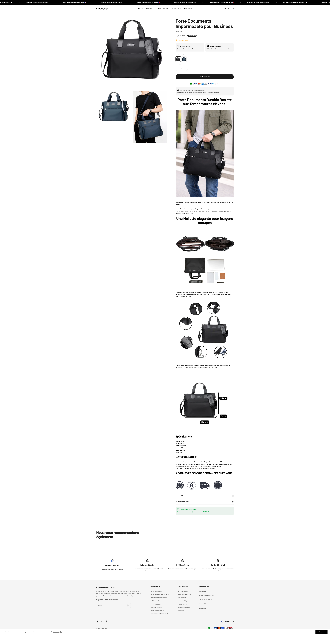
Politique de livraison (184, 607)
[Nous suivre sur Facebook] (97, 621)
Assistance (202, 608)
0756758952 (206, 512)
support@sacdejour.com (194, 512)
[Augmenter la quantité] (185, 69)
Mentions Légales (155, 604)
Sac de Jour (179, 31)
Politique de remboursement (159, 613)
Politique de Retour (156, 601)
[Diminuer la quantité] (178, 69)
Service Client (203, 604)
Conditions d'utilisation (157, 610)
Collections (149, 8)
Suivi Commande (163, 8)
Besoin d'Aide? (176, 8)
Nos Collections (182, 604)
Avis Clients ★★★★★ (184, 594)
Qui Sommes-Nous (156, 591)
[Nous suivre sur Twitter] (102, 621)
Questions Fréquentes (184, 601)
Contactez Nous (182, 597)
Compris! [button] (321, 632)
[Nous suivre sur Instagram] (106, 621)
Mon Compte (188, 8)
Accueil (140, 8)
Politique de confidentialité (158, 597)
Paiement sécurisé (156, 607)
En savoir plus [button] (57, 632)
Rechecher (181, 610)
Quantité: (178, 65)
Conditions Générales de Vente (159, 594)
